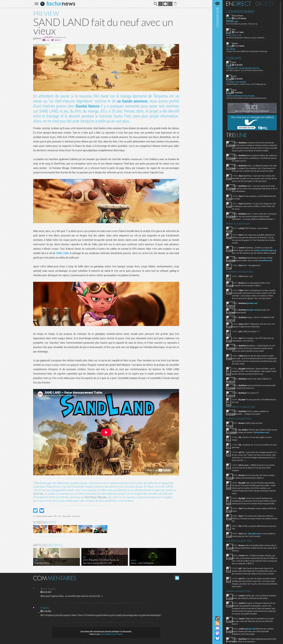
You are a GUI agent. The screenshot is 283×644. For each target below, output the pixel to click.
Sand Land (76, 516)
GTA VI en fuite (232, 21)
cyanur (234, 90)
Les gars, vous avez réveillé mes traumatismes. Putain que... (247, 51)
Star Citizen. (231, 49)
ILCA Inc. (38, 493)
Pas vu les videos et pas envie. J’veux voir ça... (242, 24)
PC (34, 516)
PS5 (55, 516)
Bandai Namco (88, 106)
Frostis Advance (237, 15)
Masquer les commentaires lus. (177, 578)
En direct (238, 3)
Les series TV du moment (236, 82)
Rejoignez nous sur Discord (217, 628)
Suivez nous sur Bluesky (217, 638)
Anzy (233, 29)
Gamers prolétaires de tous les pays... (241, 96)
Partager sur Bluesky (42, 510)
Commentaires (240, 11)
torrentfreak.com (265, 260)
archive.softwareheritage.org (265, 250)
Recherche (155, 4)
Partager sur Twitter (35, 510)
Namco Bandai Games (44, 516)
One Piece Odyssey (95, 497)
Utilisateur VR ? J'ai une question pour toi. (243, 68)
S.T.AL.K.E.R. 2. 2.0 (233, 35)
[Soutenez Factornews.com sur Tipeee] (252, 129)
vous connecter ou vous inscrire (111, 634)
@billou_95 (58, 40)
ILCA (59, 516)
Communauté (217, 308)
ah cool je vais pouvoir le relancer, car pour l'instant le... (245, 37)
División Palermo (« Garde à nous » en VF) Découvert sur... (246, 84)
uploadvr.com (250, 628)
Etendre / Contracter (217, 618)
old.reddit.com (254, 533)
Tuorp (234, 62)
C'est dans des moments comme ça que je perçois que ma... (247, 98)
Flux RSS (217, 623)
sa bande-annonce (132, 101)
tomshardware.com (261, 432)
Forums (233, 58)
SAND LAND (62, 253)
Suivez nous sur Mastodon (217, 633)
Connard (235, 43)
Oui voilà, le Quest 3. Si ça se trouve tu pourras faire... (245, 70)
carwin (234, 76)
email (48, 40)
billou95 (48, 37)
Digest (265, 3)
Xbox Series (66, 516)
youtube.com (252, 303)
